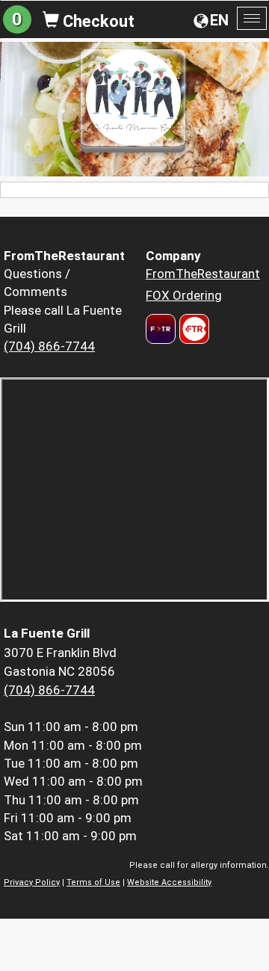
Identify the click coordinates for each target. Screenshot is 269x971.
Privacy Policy (32, 882)
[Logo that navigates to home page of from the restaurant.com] (161, 329)
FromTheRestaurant (203, 273)
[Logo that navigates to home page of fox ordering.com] (192, 329)
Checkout (96, 21)
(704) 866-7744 (49, 346)
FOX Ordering (184, 295)
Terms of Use (93, 882)
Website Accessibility (169, 882)
